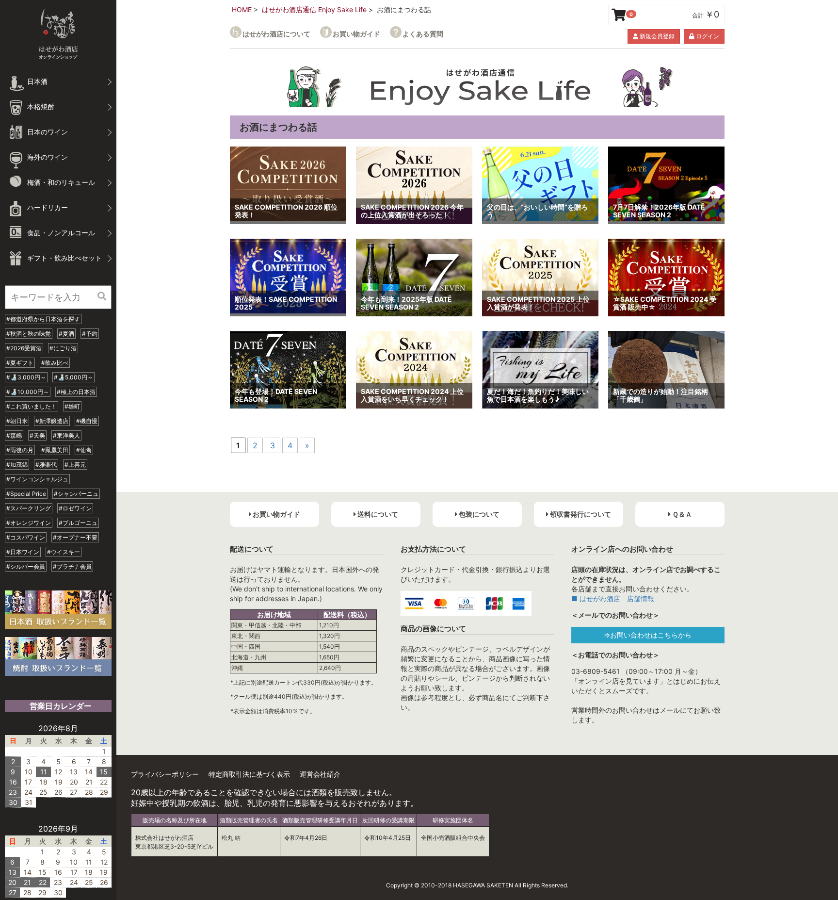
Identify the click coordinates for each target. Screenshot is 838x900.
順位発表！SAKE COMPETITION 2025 (286, 303)
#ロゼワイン (75, 508)
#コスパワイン (25, 537)
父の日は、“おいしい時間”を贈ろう (537, 211)
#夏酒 (66, 333)
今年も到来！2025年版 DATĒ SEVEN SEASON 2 (406, 303)
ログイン (706, 36)
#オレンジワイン (28, 522)
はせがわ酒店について (276, 34)
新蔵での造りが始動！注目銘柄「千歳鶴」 (660, 395)
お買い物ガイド (356, 34)
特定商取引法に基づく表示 (249, 774)
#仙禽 (84, 450)
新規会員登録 (656, 36)
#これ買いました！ (31, 406)
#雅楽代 (46, 464)
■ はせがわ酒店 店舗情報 (612, 598)
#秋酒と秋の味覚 (28, 333)
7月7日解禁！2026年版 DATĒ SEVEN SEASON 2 (659, 211)
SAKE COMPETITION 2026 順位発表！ (286, 211)
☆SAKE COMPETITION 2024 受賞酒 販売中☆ (664, 303)
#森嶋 (14, 435)
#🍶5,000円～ (73, 377)
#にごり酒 (63, 348)
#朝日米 (17, 421)
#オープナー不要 (75, 537)
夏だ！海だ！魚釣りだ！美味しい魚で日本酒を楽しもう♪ (538, 395)
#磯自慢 (86, 421)
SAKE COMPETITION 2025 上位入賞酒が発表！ (538, 303)
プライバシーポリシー (165, 774)
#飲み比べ (54, 362)
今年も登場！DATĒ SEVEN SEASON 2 (276, 395)
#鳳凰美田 (54, 450)
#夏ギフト (19, 362)
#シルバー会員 (25, 566)
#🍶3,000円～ (26, 377)
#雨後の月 (19, 450)
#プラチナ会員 (72, 566)
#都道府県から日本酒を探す (43, 319)
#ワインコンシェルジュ (37, 479)
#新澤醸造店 (51, 421)
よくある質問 (423, 34)
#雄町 (72, 406)
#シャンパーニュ (76, 493)
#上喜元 (75, 464)
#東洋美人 (66, 435)
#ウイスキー (63, 552)
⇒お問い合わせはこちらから (648, 635)
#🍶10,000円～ (27, 391)
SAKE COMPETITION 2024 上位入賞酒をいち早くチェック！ (412, 395)
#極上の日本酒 (76, 391)
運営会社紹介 (320, 774)
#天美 (37, 435)
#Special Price (26, 493)
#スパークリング (28, 508)
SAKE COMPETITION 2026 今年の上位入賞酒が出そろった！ (412, 211)
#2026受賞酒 (24, 348)
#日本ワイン (22, 552)
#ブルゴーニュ (78, 522)
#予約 (89, 333)
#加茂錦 (17, 464)
